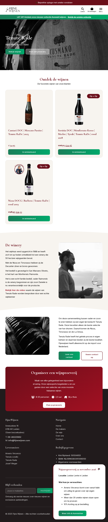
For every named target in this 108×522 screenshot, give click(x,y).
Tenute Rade (11, 460)
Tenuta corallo (11, 457)
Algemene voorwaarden (69, 462)
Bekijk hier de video (15, 290)
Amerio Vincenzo (13, 453)
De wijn (59, 432)
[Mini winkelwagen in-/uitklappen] (92, 8)
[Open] (82, 9)
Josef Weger (11, 463)
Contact (59, 439)
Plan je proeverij (54, 405)
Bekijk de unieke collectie (79, 17)
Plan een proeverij (37, 52)
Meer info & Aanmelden (72, 513)
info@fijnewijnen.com (19, 440)
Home (58, 426)
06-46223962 (14, 437)
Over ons (60, 435)
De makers (61, 429)
